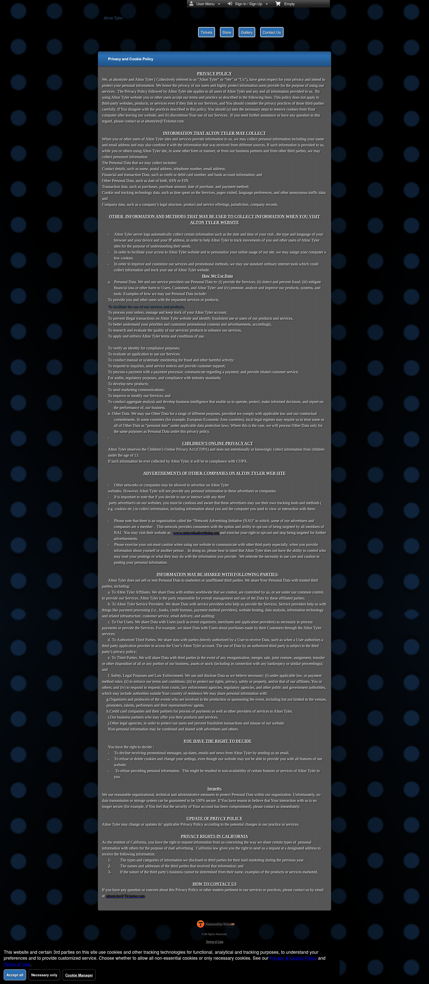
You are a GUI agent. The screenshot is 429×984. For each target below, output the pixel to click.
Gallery (247, 32)
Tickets (207, 32)
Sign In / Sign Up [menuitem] (247, 3)
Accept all (14, 974)
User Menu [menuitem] (204, 3)
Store (226, 32)
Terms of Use (214, 941)
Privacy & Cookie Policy (293, 957)
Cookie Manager (79, 975)
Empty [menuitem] (287, 3)
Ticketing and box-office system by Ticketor (215, 925)
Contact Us (272, 32)
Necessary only (44, 974)
